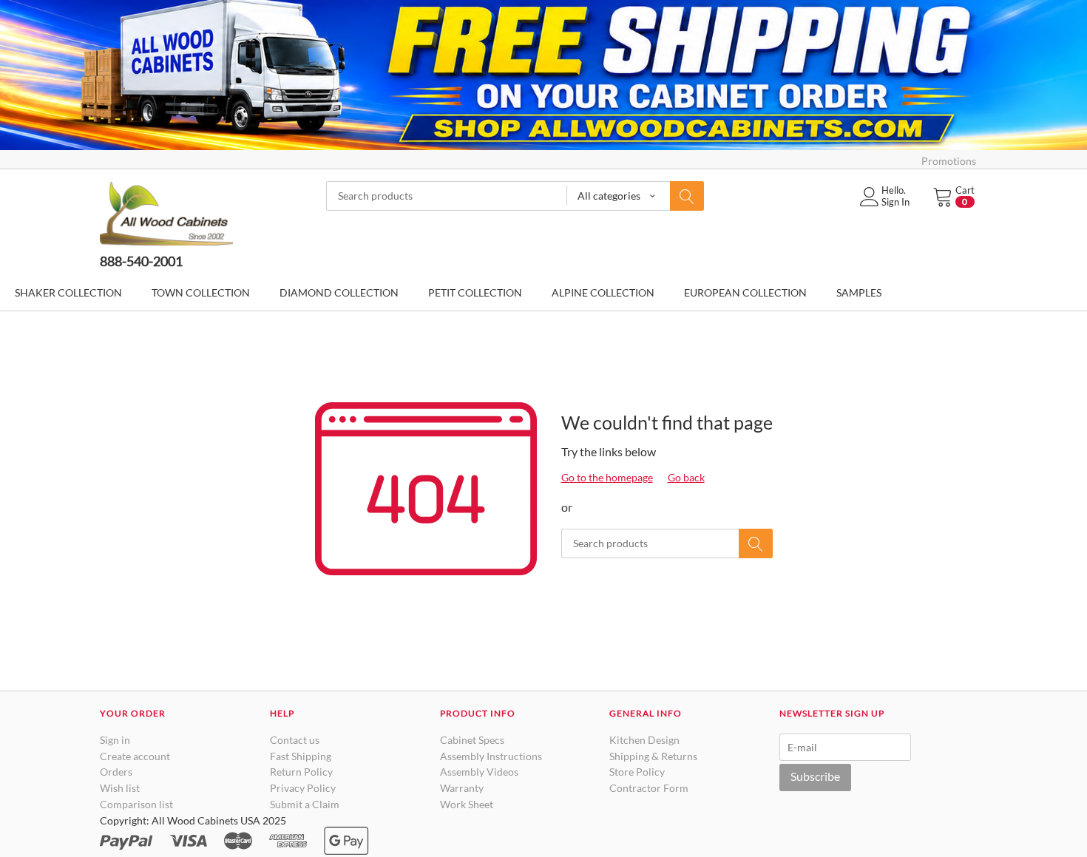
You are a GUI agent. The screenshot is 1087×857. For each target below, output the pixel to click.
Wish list (120, 788)
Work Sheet (466, 804)
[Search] (687, 196)
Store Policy (637, 771)
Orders (116, 771)
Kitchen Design (644, 740)
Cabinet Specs (472, 740)
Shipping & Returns (653, 756)
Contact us (294, 740)
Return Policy (301, 771)
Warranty (462, 788)
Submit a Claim (304, 804)
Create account (135, 756)
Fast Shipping (300, 756)
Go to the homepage (607, 477)
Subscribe (815, 776)
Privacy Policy (303, 788)
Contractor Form (648, 788)
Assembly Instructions (491, 756)
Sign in (115, 740)
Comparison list (136, 804)
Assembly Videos (479, 771)
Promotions (948, 161)
